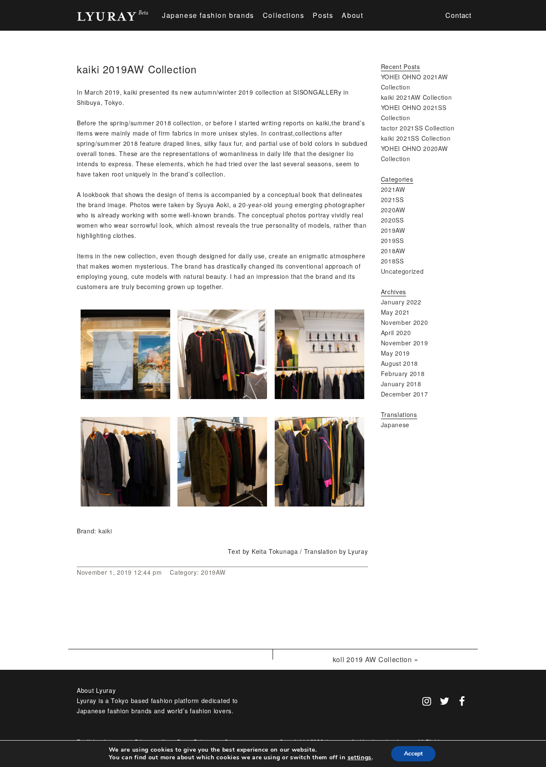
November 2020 (404, 322)
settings (360, 757)
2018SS (392, 261)
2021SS (392, 199)
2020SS (392, 220)
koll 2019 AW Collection (372, 659)
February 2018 (403, 373)
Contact (458, 15)
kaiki (105, 531)
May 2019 (395, 353)
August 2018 (399, 363)
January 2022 (401, 302)
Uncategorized (402, 271)
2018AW (393, 250)
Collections (284, 15)
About (352, 15)
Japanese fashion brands (208, 15)
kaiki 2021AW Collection (416, 97)
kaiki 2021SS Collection (416, 138)
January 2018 (401, 383)
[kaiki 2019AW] (125, 396)
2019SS (392, 240)
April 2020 (396, 332)
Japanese (395, 424)
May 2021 (395, 312)
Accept (413, 754)
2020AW (393, 209)
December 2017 (404, 394)
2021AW (393, 189)
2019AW (213, 572)
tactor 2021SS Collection (418, 128)
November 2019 (404, 343)
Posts (323, 15)
